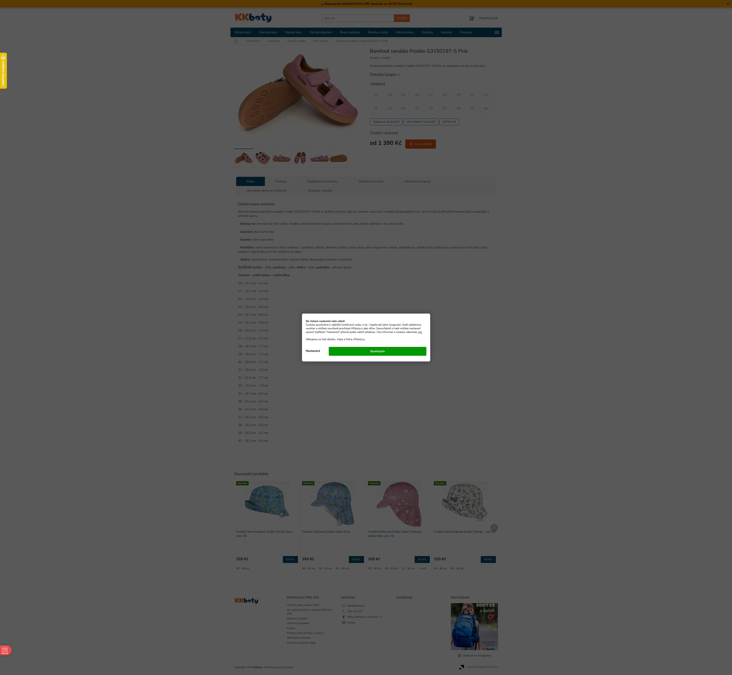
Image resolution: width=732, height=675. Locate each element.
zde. (420, 332)
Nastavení (313, 351)
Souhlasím (377, 351)
